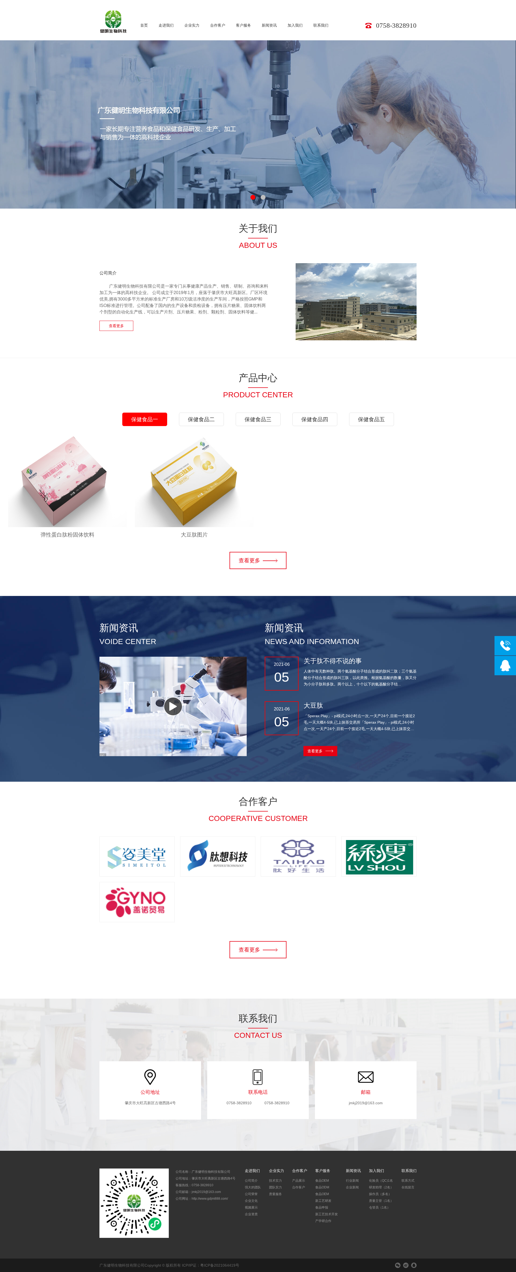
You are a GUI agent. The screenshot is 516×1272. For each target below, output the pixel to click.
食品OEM (322, 1180)
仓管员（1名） (379, 1207)
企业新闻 (352, 1187)
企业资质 (251, 1214)
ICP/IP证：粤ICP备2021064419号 (210, 1265)
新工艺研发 (323, 1201)
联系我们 (320, 25)
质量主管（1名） (381, 1201)
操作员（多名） (380, 1194)
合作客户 (217, 25)
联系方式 (408, 1180)
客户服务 (243, 25)
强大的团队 (253, 1187)
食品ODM (322, 1187)
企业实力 (191, 25)
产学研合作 (323, 1221)
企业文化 (251, 1201)
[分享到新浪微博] (405, 1265)
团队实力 (275, 1187)
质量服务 (275, 1194)
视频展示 (251, 1207)
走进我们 (166, 25)
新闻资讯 (269, 25)
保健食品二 (201, 419)
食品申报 (321, 1207)
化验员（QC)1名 (381, 1180)
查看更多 (116, 326)
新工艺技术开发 (326, 1214)
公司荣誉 (251, 1194)
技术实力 (275, 1180)
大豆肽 (313, 705)
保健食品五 (371, 419)
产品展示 (298, 1180)
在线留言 (408, 1187)
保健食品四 (314, 419)
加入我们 (295, 25)
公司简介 (251, 1180)
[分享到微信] (397, 1265)
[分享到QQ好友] (414, 1265)
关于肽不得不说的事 (333, 660)
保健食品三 (258, 419)
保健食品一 (144, 419)
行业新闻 (352, 1180)
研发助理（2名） (381, 1187)
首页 (144, 25)
